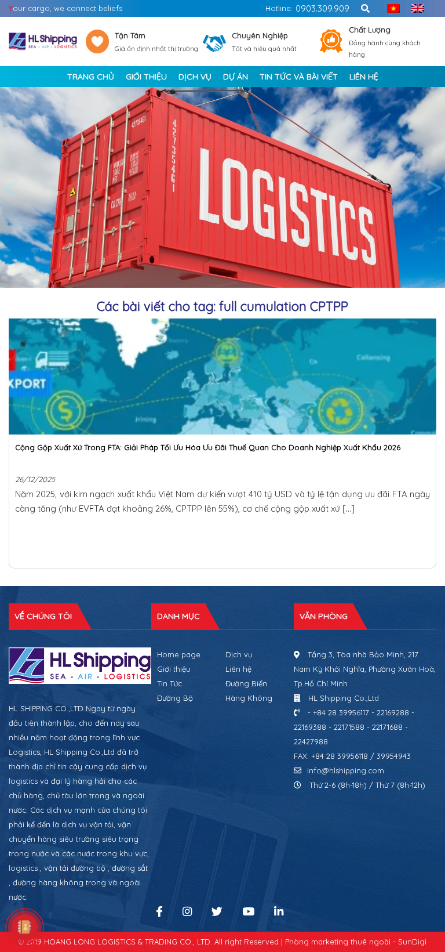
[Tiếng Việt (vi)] (390, 8)
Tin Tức (169, 683)
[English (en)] (415, 8)
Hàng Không (248, 698)
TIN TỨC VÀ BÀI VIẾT (299, 76)
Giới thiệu (174, 669)
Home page (178, 654)
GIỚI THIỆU (146, 76)
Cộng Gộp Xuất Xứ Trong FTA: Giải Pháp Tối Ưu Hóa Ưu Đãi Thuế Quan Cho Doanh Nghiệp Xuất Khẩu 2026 (207, 447)
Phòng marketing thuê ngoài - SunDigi (355, 941)
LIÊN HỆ (363, 76)
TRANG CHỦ (90, 76)
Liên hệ (238, 669)
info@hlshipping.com (345, 770)
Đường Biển (246, 683)
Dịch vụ (238, 654)
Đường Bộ (175, 698)
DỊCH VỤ (194, 76)
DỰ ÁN (235, 76)
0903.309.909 (322, 8)
